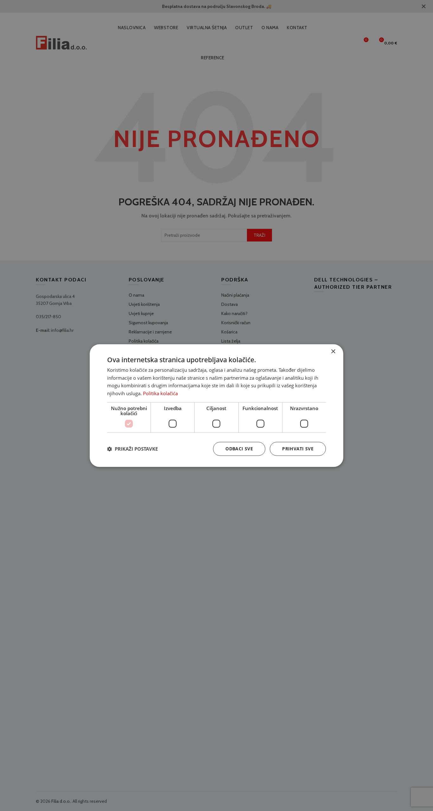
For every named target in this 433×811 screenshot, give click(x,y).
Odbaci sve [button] (239, 449)
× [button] (333, 351)
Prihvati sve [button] (297, 449)
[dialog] (216, 405)
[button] (132, 448)
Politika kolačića (160, 393)
